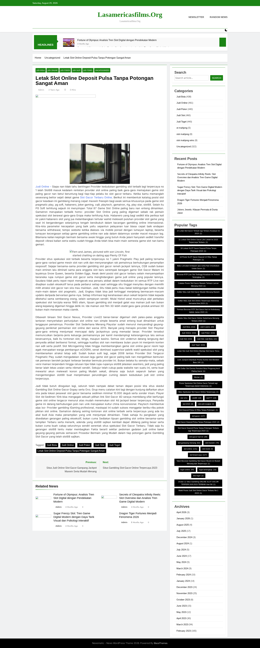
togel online (187, 470)
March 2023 (182, 624)
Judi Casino (207, 327)
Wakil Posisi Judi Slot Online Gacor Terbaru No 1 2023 (198, 491)
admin (41, 89)
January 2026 (183, 518)
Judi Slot (76, 70)
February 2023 (183, 630)
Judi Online (53, 70)
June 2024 (181, 556)
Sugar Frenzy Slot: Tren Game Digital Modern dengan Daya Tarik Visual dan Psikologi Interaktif (73, 517)
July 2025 (181, 531)
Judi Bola (41, 70)
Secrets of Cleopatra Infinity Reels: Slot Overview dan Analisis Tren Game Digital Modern (140, 498)
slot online (190, 449)
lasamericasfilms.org (130, 14)
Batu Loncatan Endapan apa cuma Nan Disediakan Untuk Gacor (198, 267)
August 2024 (182, 543)
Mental (198, 377)
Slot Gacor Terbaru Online (96, 197)
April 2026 (181, 512)
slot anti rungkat (206, 404)
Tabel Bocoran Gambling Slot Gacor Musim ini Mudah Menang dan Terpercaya (198, 462)
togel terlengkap (207, 470)
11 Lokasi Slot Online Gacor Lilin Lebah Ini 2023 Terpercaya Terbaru (198, 241)
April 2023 (181, 618)
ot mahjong (181, 127)
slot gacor (198, 416)
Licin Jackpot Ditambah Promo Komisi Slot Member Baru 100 (198, 361)
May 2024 (181, 562)
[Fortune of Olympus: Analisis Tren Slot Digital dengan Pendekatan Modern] (68, 44)
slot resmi (207, 449)
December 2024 (184, 537)
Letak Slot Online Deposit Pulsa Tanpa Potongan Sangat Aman (71, 451)
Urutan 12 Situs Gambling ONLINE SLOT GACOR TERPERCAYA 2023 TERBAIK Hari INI (198, 483)
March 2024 (182, 568)
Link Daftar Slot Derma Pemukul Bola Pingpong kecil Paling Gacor (198, 369)
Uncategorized (102, 70)
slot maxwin (212, 443)
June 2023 (181, 605)
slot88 (196, 398)
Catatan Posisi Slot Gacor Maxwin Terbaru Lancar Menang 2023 (198, 284)
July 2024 (181, 549)
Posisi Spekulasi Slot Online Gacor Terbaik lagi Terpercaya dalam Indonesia (198, 384)
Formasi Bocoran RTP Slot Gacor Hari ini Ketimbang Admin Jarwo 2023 (198, 310)
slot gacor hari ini (198, 437)
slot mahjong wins (185, 140)
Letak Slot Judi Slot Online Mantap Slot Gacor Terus (198, 352)
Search (216, 78)
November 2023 (184, 593)
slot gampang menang (189, 443)
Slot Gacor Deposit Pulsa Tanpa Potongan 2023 (198, 422)
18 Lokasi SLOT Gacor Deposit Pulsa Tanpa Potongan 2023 (198, 249)
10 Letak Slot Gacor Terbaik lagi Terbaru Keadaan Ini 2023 (198, 232)
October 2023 (183, 599)
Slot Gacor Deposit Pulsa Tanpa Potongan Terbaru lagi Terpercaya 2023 (198, 429)
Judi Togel (87, 70)
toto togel (198, 476)
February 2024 (183, 574)
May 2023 (181, 612)
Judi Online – (43, 186)
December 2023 (184, 587)
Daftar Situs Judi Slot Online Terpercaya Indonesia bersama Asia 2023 (198, 302)
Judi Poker (65, 70)
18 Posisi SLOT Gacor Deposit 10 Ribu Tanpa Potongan (198, 258)
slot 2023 (188, 404)
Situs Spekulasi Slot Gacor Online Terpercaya (198, 392)
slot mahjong (182, 134)
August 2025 (182, 524)
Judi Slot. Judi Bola (207, 339)
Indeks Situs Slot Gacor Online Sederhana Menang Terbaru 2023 (198, 319)
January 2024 (183, 581)
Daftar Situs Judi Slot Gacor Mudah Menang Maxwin (198, 293)
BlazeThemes (160, 643)
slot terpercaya (198, 455)
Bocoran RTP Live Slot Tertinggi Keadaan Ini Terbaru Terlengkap (198, 275)
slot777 (211, 398)
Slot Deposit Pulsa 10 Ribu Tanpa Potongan (198, 410)
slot (183, 398)
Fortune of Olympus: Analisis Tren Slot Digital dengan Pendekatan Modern (117, 40)
